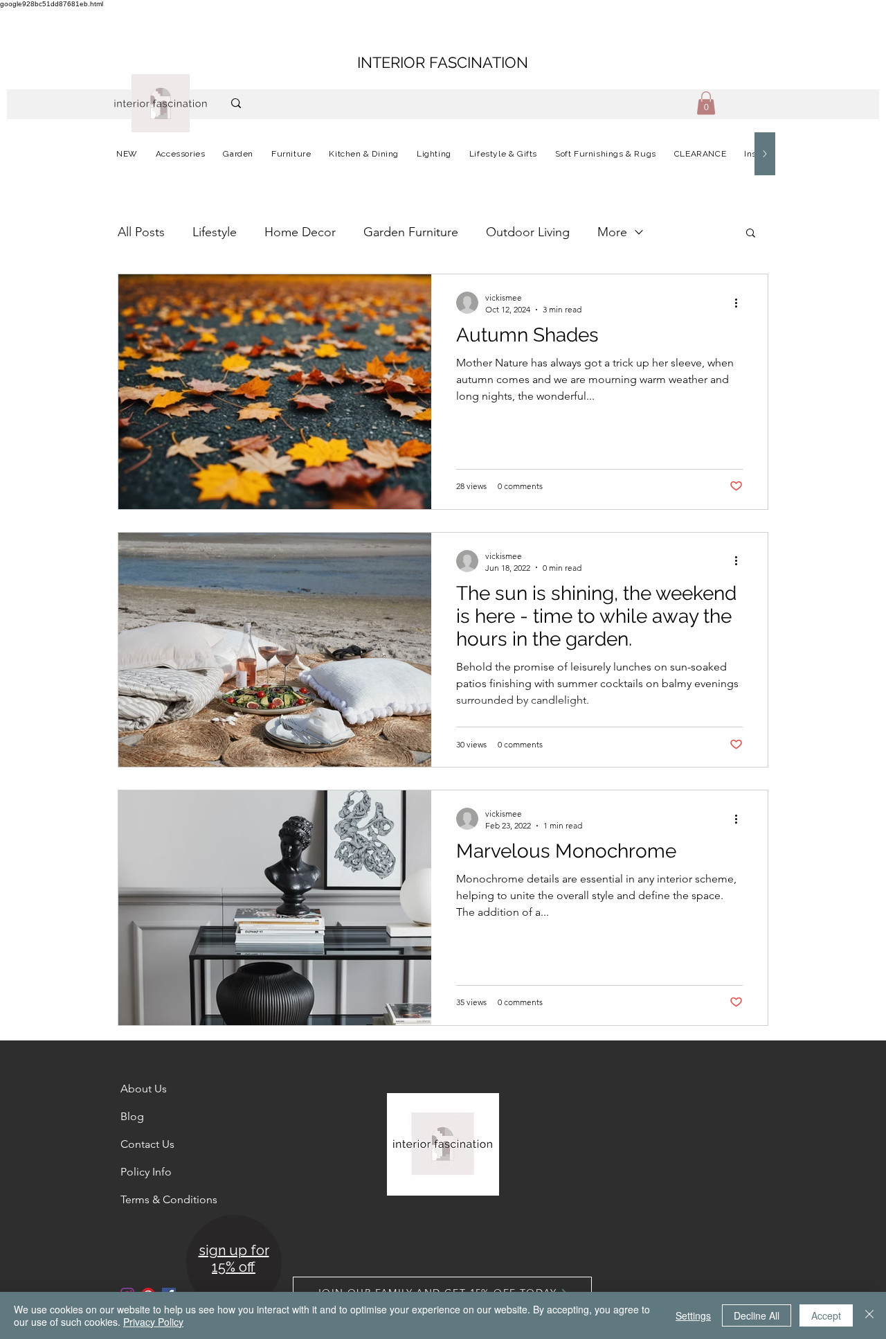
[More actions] (740, 302)
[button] (706, 102)
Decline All (756, 1315)
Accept (826, 1315)
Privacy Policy (153, 1322)
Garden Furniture (410, 232)
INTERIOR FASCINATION (442, 62)
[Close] (869, 1315)
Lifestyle (214, 232)
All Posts (141, 232)
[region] (233, 1263)
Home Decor (300, 232)
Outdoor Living (528, 232)
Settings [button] (693, 1315)
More (612, 232)
